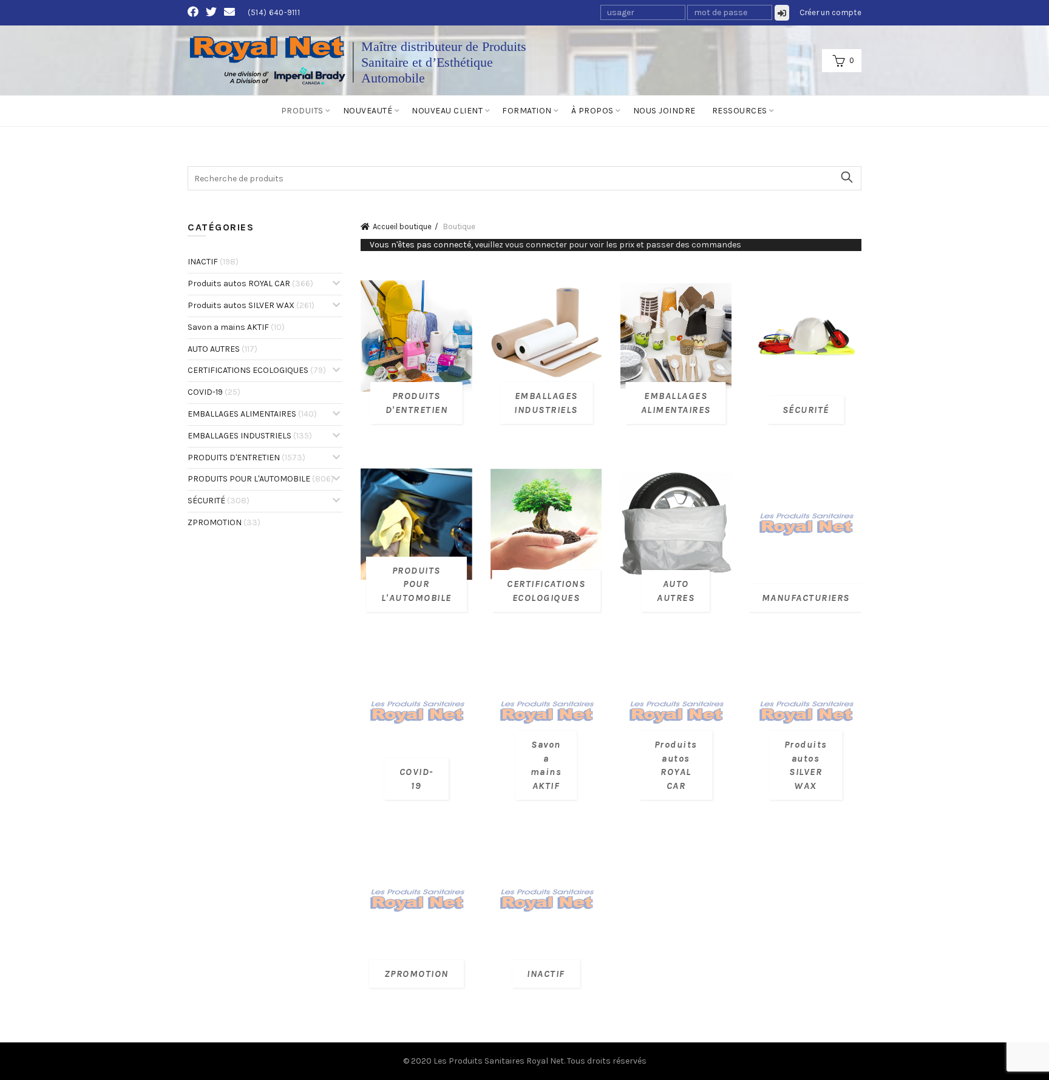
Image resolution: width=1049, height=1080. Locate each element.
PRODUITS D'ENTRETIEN (246, 457)
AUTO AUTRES (222, 349)
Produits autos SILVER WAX (251, 305)
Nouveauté (368, 111)
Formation (527, 111)
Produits (302, 111)
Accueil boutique (402, 226)
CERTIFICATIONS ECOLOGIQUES (257, 370)
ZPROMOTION (224, 522)
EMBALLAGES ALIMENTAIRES (252, 414)
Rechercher (846, 177)
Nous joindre (664, 111)
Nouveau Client (447, 111)
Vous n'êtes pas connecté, (555, 245)
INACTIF (213, 262)
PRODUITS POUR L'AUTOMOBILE (261, 479)
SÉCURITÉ (219, 500)
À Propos (592, 111)
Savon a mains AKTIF (236, 327)
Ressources (739, 111)
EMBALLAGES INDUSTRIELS (250, 436)
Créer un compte (830, 12)
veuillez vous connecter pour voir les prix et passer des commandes (608, 245)
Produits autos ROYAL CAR (250, 283)
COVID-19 (214, 392)
